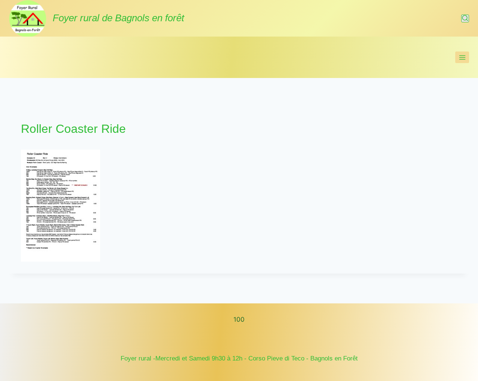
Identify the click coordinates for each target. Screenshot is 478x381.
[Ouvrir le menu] (462, 57)
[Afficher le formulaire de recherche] (465, 18)
